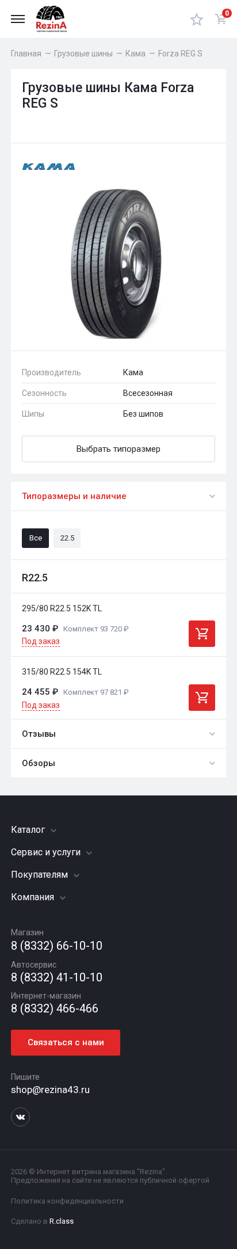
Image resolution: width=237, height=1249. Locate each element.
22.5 (67, 538)
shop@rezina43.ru (50, 1089)
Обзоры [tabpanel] (38, 763)
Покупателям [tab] (40, 874)
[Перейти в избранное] (196, 19)
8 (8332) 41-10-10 (56, 977)
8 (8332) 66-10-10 (56, 946)
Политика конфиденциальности (67, 1201)
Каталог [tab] (29, 829)
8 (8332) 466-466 (54, 1008)
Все (35, 538)
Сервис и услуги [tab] (47, 852)
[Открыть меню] (18, 19)
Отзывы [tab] (39, 734)
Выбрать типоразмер (118, 449)
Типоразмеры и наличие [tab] (74, 496)
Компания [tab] (33, 897)
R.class (61, 1221)
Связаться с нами (66, 1042)
